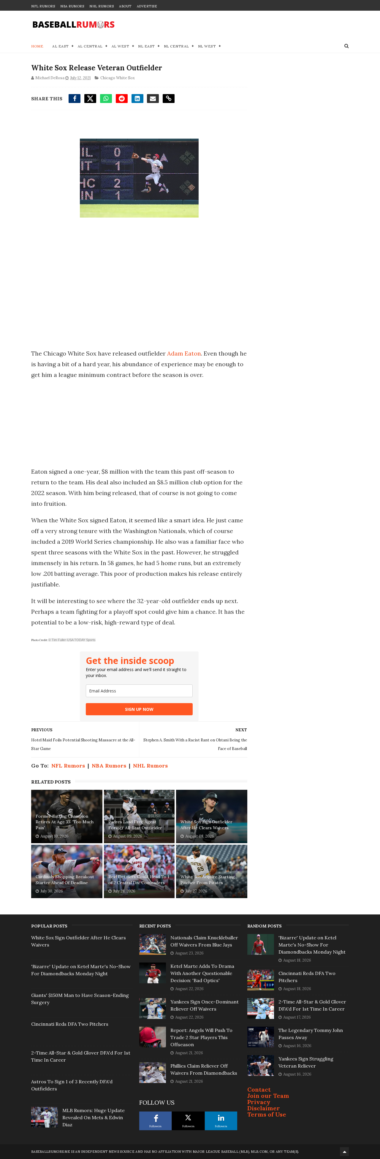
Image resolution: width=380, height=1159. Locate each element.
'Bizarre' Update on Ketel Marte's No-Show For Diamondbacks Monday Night (312, 945)
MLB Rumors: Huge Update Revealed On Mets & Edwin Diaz (93, 1117)
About (125, 6)
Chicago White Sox (117, 77)
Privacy (258, 1102)
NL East (146, 46)
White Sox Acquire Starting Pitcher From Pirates (207, 879)
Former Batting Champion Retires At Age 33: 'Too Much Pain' (65, 822)
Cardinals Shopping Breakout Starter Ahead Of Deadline (65, 879)
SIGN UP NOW (139, 709)
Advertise (147, 6)
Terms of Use (266, 1114)
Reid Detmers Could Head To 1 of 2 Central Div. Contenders (138, 879)
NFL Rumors (43, 6)
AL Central (90, 46)
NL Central (176, 46)
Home (37, 46)
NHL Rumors (101, 6)
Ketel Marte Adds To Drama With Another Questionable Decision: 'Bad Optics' (202, 973)
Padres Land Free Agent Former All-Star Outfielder (135, 824)
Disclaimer (263, 1108)
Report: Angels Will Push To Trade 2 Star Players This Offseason (201, 1037)
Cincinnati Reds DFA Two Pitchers (69, 1024)
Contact (259, 1089)
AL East (60, 46)
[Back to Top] (344, 1151)
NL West (207, 46)
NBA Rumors (72, 6)
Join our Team (268, 1095)
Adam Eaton (184, 353)
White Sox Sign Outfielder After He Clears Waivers (206, 824)
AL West (120, 46)
